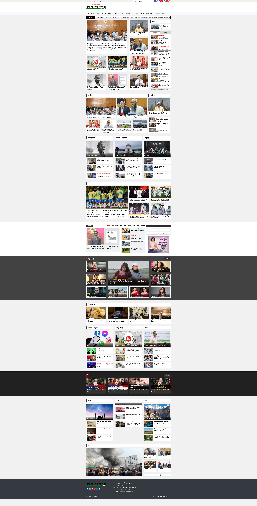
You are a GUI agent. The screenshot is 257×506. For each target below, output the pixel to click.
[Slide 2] (112, 475)
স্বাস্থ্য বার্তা (119, 328)
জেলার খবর (158, 226)
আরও (167, 259)
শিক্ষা (146, 328)
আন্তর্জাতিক (91, 138)
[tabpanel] (160, 62)
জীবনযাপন (91, 304)
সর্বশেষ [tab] (155, 33)
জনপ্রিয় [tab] (165, 33)
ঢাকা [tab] (113, 225)
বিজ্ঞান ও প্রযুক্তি (93, 328)
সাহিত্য (118, 401)
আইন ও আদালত (121, 138)
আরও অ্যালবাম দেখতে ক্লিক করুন (157, 475)
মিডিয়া (147, 138)
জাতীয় (90, 95)
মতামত (154, 21)
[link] (148, 1)
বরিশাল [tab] (138, 225)
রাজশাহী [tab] (129, 225)
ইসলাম (90, 401)
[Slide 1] (109, 475)
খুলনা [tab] (125, 225)
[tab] (155, 32)
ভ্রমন (146, 401)
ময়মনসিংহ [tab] (143, 225)
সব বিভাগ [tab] (108, 225)
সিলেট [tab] (121, 225)
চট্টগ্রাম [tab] (117, 225)
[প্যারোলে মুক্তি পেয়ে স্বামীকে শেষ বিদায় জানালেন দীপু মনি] (159, 127)
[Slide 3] (114, 475)
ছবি (89, 445)
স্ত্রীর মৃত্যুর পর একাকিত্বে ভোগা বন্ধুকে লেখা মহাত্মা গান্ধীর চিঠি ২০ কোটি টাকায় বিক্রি (169, 17)
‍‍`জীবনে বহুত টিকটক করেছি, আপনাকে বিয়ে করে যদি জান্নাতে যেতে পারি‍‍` (129, 17)
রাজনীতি (152, 95)
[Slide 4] (117, 475)
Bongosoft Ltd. (167, 496)
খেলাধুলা (90, 183)
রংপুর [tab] (134, 225)
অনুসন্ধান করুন (164, 233)
